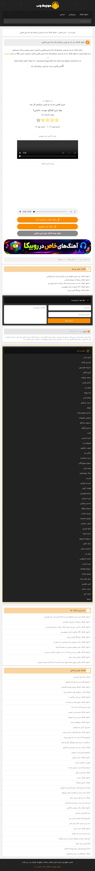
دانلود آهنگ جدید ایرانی (81, 757)
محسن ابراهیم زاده (84, 413)
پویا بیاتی (87, 468)
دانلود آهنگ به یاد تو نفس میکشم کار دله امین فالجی (63, 42)
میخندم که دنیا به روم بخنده (79, 768)
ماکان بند (87, 453)
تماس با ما (38, 867)
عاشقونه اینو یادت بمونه (81, 752)
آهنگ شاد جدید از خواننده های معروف (76, 793)
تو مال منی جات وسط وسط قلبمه (77, 803)
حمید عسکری (86, 403)
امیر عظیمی (86, 584)
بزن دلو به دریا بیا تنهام (81, 833)
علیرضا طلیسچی (85, 367)
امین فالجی (62, 32)
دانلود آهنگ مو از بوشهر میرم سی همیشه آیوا (73, 647)
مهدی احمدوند (85, 518)
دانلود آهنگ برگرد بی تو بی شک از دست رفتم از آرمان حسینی (67, 652)
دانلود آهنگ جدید (83, 778)
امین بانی (87, 357)
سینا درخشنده (85, 458)
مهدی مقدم (86, 574)
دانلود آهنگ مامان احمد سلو (79, 657)
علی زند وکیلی (85, 483)
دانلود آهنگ (84, 14)
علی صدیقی (86, 498)
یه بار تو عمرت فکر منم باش (79, 823)
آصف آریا (87, 594)
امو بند (88, 478)
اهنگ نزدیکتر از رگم (83, 773)
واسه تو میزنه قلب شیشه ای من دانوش (75, 788)
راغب (89, 433)
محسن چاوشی (85, 503)
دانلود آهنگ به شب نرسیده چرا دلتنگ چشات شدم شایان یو (68, 283)
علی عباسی (86, 564)
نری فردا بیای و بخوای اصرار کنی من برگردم (74, 839)
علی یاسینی (86, 438)
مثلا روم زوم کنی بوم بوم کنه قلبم (77, 849)
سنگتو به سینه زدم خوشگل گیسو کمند (75, 742)
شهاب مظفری (86, 448)
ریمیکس (72, 14)
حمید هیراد (87, 533)
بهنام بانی (87, 398)
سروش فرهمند (85, 569)
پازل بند (88, 554)
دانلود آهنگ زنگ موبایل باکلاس (78, 808)
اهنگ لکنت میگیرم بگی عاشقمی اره (77, 692)
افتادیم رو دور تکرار (83, 843)
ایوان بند (87, 388)
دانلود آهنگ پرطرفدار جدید (80, 722)
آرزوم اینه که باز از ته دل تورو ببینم (77, 737)
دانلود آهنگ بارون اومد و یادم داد (77, 702)
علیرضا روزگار (86, 508)
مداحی (62, 14)
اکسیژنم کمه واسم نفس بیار (79, 818)
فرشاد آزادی (86, 488)
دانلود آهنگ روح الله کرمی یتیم (78, 290)
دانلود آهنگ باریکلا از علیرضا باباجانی (76, 280)
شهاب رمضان (86, 523)
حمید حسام (86, 589)
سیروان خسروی (85, 539)
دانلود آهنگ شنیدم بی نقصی (79, 712)
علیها (89, 599)
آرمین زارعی (86, 382)
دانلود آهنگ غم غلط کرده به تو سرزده (76, 732)
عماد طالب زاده (85, 579)
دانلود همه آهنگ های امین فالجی (47, 233)
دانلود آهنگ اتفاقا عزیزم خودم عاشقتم (76, 687)
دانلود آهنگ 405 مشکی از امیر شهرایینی (75, 287)
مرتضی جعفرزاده (85, 418)
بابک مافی (87, 544)
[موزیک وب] (47, 5)
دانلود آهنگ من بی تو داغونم (79, 717)
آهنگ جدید (83, 260)
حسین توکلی (86, 428)
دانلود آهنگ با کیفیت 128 (46, 219)
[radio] (56, 120)
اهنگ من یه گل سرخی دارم (80, 798)
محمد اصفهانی (85, 559)
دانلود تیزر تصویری (46, 226)
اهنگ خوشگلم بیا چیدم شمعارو (78, 854)
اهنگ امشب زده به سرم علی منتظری (76, 747)
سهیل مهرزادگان (85, 463)
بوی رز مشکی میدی (82, 763)
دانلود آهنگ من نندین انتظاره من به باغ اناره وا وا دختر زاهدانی (68, 276)
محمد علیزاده (86, 377)
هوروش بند (87, 443)
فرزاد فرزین (87, 529)
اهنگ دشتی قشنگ (83, 783)
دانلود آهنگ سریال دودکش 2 (79, 697)
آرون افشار (87, 372)
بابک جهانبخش (85, 473)
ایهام (89, 408)
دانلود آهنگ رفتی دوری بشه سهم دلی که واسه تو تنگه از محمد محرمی (64, 662)
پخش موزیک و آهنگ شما (52, 867)
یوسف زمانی (86, 513)
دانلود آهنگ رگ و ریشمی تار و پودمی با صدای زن (71, 642)
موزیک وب (71, 32)
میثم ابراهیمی (85, 493)
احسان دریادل (86, 549)
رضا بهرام (87, 393)
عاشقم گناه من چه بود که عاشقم (78, 682)
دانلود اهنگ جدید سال (81, 828)
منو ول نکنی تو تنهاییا (81, 727)
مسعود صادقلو (85, 423)
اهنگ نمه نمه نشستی (81, 677)
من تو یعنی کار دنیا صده (80, 707)
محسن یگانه (86, 362)
